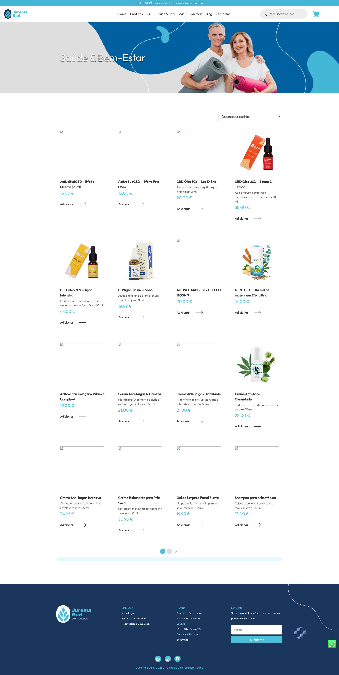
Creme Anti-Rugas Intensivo (80, 498)
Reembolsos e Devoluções (136, 623)
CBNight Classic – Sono (135, 290)
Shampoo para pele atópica (255, 498)
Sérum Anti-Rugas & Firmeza (139, 394)
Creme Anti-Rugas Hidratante (199, 394)
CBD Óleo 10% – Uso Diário (196, 181)
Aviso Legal (128, 613)
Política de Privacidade (134, 618)
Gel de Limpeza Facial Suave (198, 498)
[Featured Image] (82, 152)
